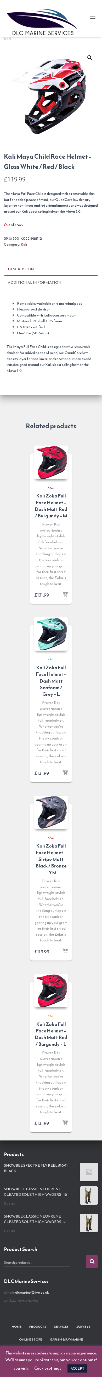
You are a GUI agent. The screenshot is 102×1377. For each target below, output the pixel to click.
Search (92, 1261)
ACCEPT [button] (77, 1368)
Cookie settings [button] (47, 1368)
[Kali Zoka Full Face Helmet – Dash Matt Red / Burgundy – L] (50, 990)
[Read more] (65, 594)
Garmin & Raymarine (66, 1339)
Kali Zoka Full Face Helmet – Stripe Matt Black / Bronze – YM (51, 859)
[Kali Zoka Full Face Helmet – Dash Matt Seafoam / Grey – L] (50, 634)
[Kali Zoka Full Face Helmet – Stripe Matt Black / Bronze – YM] (50, 812)
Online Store (30, 1339)
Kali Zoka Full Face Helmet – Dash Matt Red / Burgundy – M (51, 505)
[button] (89, 57)
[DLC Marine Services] (45, 18)
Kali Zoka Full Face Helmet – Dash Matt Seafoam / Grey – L (51, 681)
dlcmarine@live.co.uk (32, 1292)
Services (61, 1326)
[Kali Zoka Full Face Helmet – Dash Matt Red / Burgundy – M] (50, 462)
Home (16, 1326)
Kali (24, 244)
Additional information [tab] (34, 282)
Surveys (83, 1326)
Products (37, 1326)
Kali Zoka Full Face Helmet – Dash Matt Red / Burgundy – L (51, 1034)
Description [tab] (21, 269)
